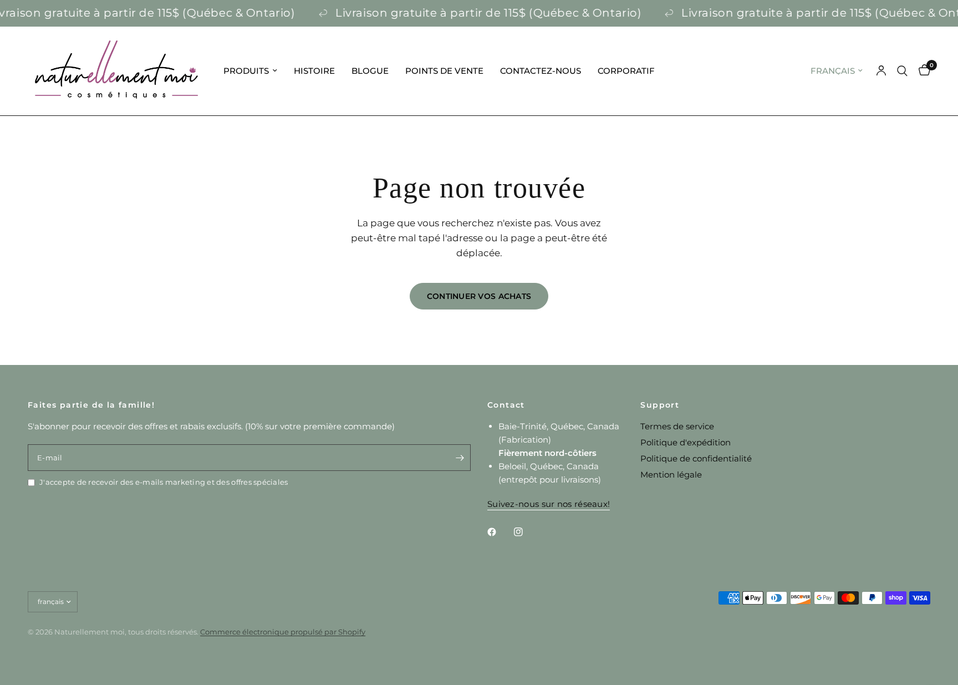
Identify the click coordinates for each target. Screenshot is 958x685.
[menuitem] (250, 71)
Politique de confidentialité (696, 458)
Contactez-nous (540, 70)
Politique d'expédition (685, 442)
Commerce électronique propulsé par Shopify (282, 631)
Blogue (370, 70)
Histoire (314, 70)
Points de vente (444, 70)
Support (659, 405)
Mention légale (671, 474)
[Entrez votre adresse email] (460, 457)
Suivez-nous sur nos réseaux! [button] (548, 504)
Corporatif (626, 70)
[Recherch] (902, 71)
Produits (246, 70)
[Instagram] (526, 532)
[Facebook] (499, 532)
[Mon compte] (881, 71)
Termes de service (677, 426)
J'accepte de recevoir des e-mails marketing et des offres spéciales (163, 482)
